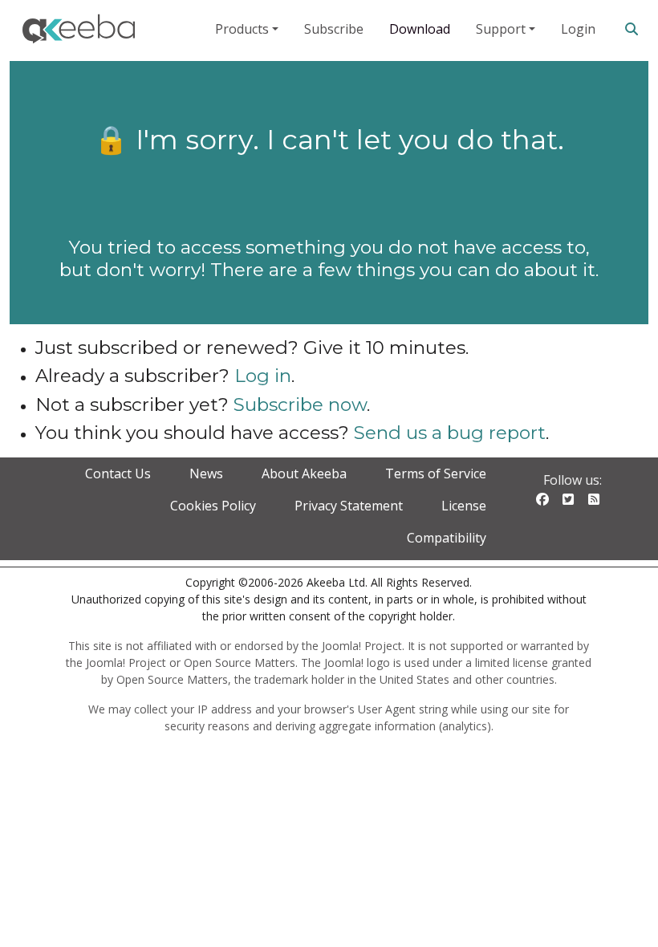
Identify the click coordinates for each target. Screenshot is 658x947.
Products (242, 29)
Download (419, 29)
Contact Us (118, 473)
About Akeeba (304, 473)
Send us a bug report (450, 432)
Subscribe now (300, 404)
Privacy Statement (348, 505)
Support (501, 29)
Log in (262, 375)
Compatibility (446, 538)
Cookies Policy (213, 505)
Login (578, 29)
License (463, 505)
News (206, 473)
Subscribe (334, 29)
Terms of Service (435, 473)
